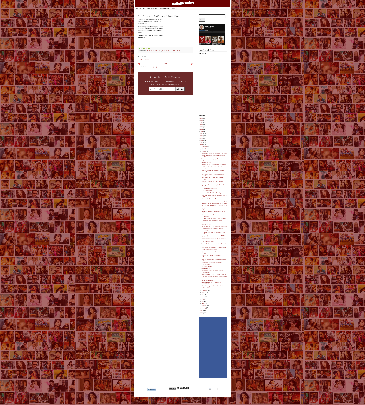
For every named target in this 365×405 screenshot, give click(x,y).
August (204, 292)
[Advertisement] (178, 32)
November (204, 149)
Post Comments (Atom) (151, 67)
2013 (201, 142)
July (203, 294)
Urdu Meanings (152, 8)
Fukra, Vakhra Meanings (208, 241)
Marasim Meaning (206, 224)
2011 (201, 310)
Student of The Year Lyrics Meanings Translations (214, 199)
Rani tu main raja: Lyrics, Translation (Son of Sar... (214, 274)
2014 (201, 140)
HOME (165, 63)
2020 (201, 127)
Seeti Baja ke (176, 51)
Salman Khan (166, 51)
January (204, 308)
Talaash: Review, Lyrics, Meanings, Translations (214, 164)
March (203, 303)
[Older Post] (191, 64)
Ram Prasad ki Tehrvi (206, 50)
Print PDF (145, 48)
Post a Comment (144, 59)
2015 (201, 138)
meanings (158, 51)
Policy (173, 8)
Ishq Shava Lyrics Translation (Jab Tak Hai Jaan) (214, 203)
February (204, 305)
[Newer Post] (139, 64)
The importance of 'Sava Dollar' (210, 188)
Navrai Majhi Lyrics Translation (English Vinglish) (214, 201)
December (204, 146)
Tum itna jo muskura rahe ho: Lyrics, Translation (214, 218)
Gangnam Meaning (206, 268)
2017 (201, 133)
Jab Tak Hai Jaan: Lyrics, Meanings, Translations (214, 226)
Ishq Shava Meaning (207, 209)
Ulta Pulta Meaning (206, 162)
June (203, 297)
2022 (201, 122)
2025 (201, 118)
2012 (201, 145)
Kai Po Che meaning (207, 266)
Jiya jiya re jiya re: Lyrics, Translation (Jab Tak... (214, 236)
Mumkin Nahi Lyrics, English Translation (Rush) (214, 247)
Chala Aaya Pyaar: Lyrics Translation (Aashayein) (214, 153)
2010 (201, 313)
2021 (201, 124)
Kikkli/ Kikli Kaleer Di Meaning (209, 249)
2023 (201, 120)
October (204, 151)
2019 (201, 129)
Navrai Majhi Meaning (207, 280)
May (203, 299)
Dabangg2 (150, 51)
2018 (201, 131)
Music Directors (164, 8)
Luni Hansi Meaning (207, 190)
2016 (201, 136)
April (203, 301)
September (205, 290)
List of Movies (140, 8)
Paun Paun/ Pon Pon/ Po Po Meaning (211, 193)
